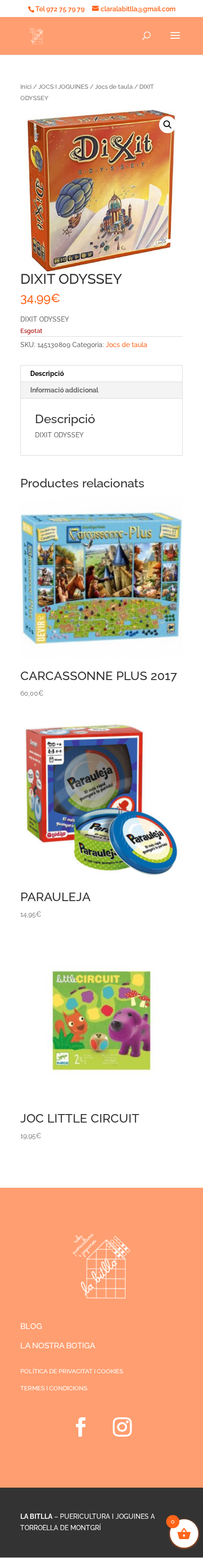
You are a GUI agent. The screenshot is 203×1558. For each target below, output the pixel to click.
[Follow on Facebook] (81, 1427)
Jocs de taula (114, 86)
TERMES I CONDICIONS (53, 1388)
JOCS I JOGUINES (63, 86)
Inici (26, 86)
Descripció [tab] (47, 373)
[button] (167, 124)
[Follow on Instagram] (122, 1427)
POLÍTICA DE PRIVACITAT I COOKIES (71, 1371)
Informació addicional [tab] (64, 390)
